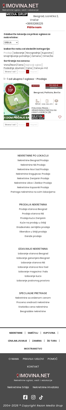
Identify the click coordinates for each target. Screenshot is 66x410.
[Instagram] (33, 398)
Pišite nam (34, 27)
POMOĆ (53, 359)
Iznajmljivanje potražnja (17, 56)
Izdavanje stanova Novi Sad (33, 267)
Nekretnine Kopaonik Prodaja (33, 187)
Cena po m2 (41, 68)
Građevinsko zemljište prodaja (33, 227)
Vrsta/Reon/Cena (13, 64)
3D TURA (52, 340)
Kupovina (47, 52)
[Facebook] (25, 398)
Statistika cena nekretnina (33, 306)
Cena (29, 68)
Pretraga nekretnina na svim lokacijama (33, 191)
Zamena (36, 56)
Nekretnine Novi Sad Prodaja (33, 169)
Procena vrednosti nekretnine (33, 302)
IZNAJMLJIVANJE (17, 340)
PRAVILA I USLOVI (33, 359)
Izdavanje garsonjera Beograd (33, 258)
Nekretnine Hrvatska (46, 387)
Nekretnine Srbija (18, 387)
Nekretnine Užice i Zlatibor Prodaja (33, 182)
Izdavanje (19, 52)
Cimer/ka (48, 56)
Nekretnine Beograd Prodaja (33, 160)
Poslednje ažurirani (14, 68)
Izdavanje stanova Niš (33, 262)
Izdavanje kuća (33, 276)
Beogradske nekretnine (33, 311)
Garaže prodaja (33, 236)
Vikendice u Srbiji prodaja (33, 231)
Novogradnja (33, 52)
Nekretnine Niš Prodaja (33, 164)
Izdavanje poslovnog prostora (33, 280)
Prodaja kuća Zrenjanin (33, 218)
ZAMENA (37, 340)
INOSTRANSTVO (33, 348)
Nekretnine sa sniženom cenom (33, 297)
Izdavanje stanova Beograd (33, 253)
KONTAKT (33, 366)
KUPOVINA (49, 333)
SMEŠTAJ (33, 333)
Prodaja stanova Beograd (33, 209)
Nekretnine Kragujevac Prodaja (33, 173)
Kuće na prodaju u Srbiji (33, 222)
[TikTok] (41, 398)
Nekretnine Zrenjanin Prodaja (33, 178)
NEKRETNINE (15, 333)
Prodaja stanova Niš (33, 213)
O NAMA (14, 359)
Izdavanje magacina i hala (33, 271)
